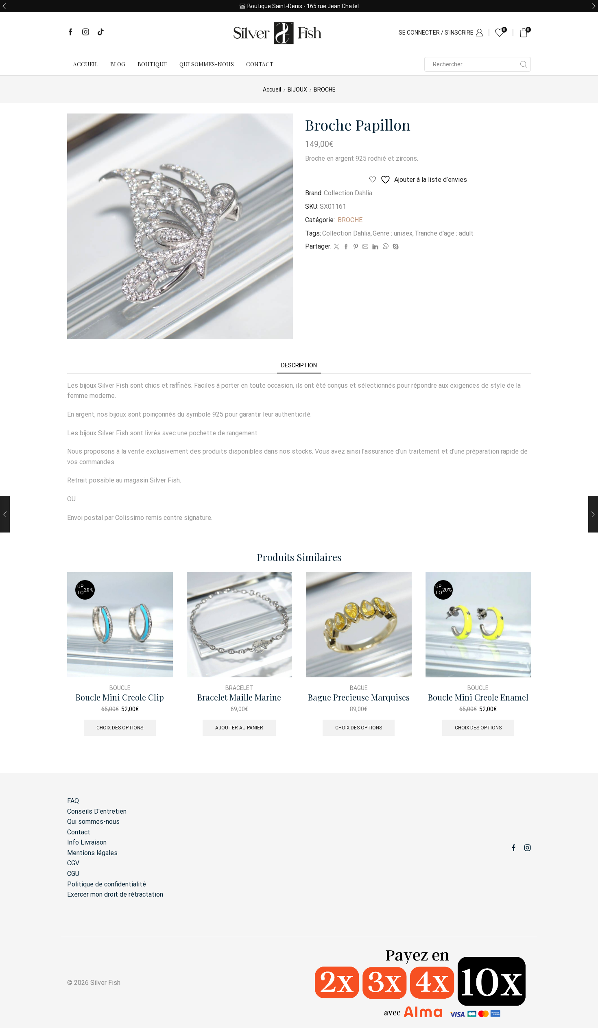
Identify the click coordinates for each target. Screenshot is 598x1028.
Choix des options (119, 728)
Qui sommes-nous (206, 64)
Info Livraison (87, 842)
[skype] (395, 247)
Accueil (85, 64)
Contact (259, 64)
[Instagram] (85, 32)
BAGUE (359, 688)
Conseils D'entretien (97, 811)
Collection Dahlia (348, 193)
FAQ (73, 801)
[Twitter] (336, 247)
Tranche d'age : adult (444, 233)
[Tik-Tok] (100, 32)
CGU (73, 873)
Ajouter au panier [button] (239, 728)
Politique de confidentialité (106, 884)
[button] (4, 6)
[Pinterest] (355, 247)
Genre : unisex (392, 233)
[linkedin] (375, 247)
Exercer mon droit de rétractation (115, 894)
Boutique (152, 64)
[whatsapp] (385, 247)
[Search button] (523, 64)
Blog (117, 64)
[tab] (299, 365)
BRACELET (239, 688)
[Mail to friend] (365, 247)
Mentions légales (92, 853)
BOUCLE (120, 688)
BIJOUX (297, 89)
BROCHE (325, 89)
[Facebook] (70, 32)
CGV (73, 863)
